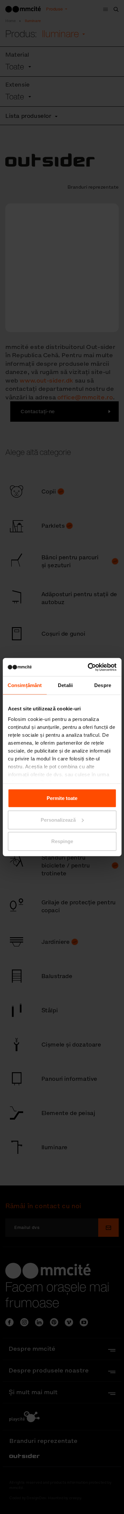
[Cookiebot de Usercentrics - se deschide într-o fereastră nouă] (88, 667)
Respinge (62, 841)
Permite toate (62, 798)
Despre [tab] (102, 685)
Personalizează (58, 819)
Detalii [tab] (65, 685)
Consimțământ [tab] (25, 685)
